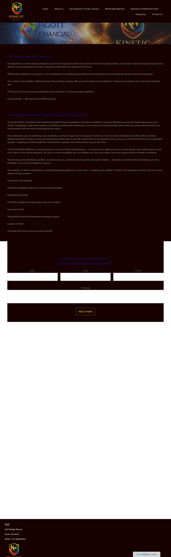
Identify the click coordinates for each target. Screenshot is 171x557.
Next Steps (85, 311)
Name (32, 270)
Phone (138, 270)
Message (85, 287)
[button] (45, 8)
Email (85, 270)
